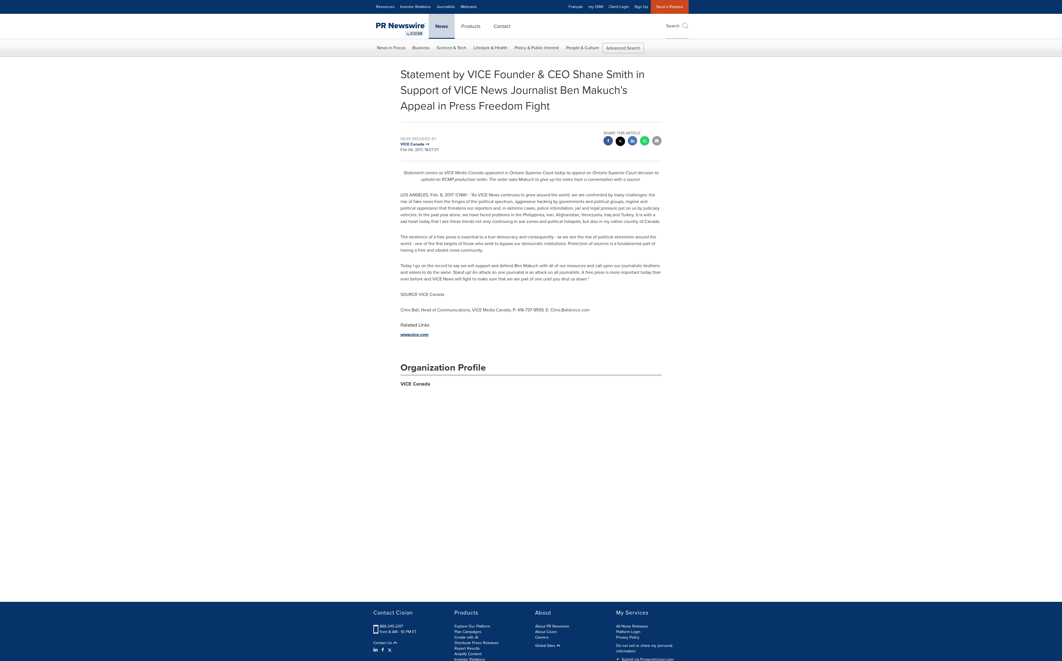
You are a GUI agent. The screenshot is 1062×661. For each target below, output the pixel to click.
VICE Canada (415, 383)
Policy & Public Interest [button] (537, 48)
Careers (542, 637)
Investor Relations (415, 7)
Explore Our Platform (472, 626)
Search (673, 26)
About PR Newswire (552, 626)
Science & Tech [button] (451, 48)
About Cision (546, 632)
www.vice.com (414, 334)
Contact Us (383, 643)
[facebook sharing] (608, 141)
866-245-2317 (391, 626)
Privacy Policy (627, 637)
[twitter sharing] (620, 142)
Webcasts (468, 7)
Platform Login (628, 632)
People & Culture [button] (582, 48)
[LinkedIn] (376, 650)
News (441, 26)
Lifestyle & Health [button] (490, 48)
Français (576, 7)
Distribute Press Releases (476, 643)
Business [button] (421, 48)
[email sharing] (657, 141)
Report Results (467, 648)
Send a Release (669, 7)
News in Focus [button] (391, 48)
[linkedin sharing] (632, 141)
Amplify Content (467, 654)
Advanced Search (623, 48)
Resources (385, 7)
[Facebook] (382, 650)
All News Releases (632, 626)
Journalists (445, 7)
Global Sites (545, 646)
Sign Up (641, 7)
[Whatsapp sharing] (644, 141)
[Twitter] (389, 650)
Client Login (619, 7)
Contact (502, 26)
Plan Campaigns (467, 632)
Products (470, 26)
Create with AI (466, 637)
